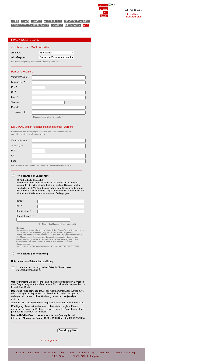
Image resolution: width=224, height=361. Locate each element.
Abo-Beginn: (18, 57)
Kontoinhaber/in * (25, 216)
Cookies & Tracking (125, 352)
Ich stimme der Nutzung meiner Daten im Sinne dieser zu (43, 268)
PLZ (13, 150)
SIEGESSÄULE (60, 356)
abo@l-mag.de (62, 315)
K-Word (36, 21)
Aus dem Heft (52, 21)
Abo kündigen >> (48, 340)
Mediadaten (72, 25)
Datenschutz (104, 352)
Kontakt (103, 16)
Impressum (34, 352)
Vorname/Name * (19, 77)
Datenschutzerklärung (41, 261)
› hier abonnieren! (133, 17)
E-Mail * (15, 107)
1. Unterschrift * (19, 112)
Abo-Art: (16, 52)
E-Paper (103, 9)
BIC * (19, 206)
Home (15, 21)
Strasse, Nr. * (18, 82)
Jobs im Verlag (86, 352)
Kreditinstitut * (23, 211)
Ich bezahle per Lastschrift (32, 175)
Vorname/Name (19, 140)
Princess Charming (77, 21)
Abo (85, 25)
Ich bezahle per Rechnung (32, 253)
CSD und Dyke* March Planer (30, 25)
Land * (14, 97)
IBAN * (19, 201)
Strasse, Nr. (17, 145)
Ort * (13, 92)
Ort (12, 155)
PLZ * (14, 87)
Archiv (71, 352)
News (25, 21)
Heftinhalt (103, 5)
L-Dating (57, 25)
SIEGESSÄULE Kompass (85, 356)
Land (13, 160)
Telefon (15, 102)
